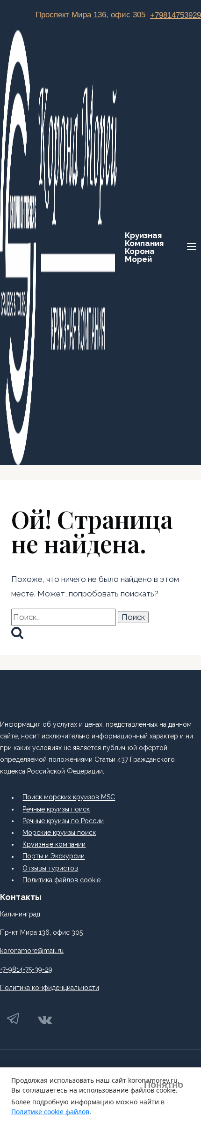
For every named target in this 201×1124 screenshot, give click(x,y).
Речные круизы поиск (56, 809)
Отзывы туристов (50, 868)
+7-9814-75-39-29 (26, 969)
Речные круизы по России (63, 821)
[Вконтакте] (44, 1021)
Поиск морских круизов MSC (68, 797)
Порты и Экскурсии (53, 856)
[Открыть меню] (191, 247)
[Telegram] (13, 1021)
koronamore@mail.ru (32, 950)
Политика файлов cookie (61, 880)
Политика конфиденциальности (49, 987)
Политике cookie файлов (50, 1111)
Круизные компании (54, 844)
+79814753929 (175, 15)
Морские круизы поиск (59, 832)
